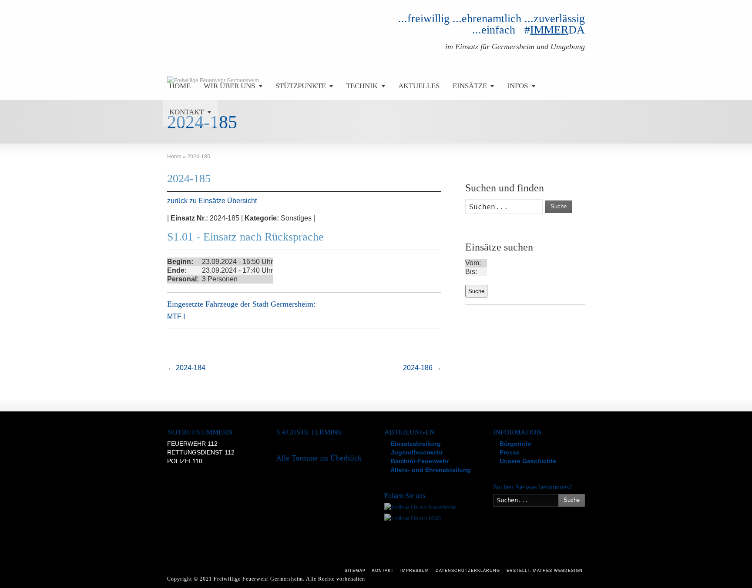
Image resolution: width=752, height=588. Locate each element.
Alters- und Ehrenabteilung (430, 469)
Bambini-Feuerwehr (419, 461)
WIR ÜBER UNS (229, 86)
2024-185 (189, 178)
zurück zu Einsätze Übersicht (212, 200)
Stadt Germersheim (282, 304)
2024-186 (422, 367)
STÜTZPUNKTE (300, 86)
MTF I (176, 316)
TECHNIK (362, 86)
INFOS (517, 86)
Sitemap (355, 570)
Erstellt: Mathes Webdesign (545, 570)
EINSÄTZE (470, 86)
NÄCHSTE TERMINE (309, 432)
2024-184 (186, 367)
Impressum (414, 570)
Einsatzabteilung (415, 443)
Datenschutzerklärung (468, 570)
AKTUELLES (419, 86)
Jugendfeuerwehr (416, 452)
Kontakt (383, 570)
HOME (180, 86)
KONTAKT (186, 112)
